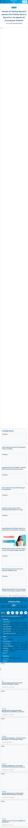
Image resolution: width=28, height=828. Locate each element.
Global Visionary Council (9, 633)
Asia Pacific (6, 658)
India (4, 663)
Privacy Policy (6, 643)
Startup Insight (7, 628)
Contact (5, 653)
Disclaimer (5, 648)
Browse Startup (7, 631)
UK (2, 681)
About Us (5, 639)
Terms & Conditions (8, 646)
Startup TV (6, 624)
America (5, 661)
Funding (14, 7)
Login (24, 1)
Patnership (5, 650)
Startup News (6, 622)
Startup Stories (7, 626)
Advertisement (7, 641)
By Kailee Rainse (17, 23)
